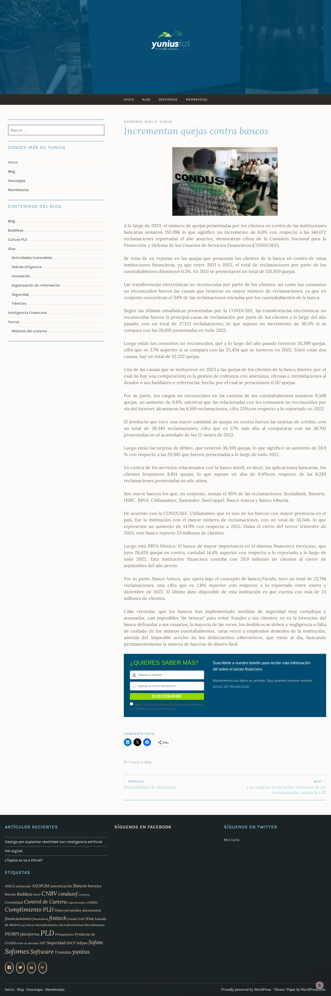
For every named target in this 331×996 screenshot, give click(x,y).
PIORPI (12, 934)
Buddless (16, 230)
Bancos (80, 885)
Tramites (63, 952)
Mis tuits (231, 840)
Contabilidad (14, 902)
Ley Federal (27, 925)
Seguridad (20, 294)
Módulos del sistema (29, 331)
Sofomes (17, 951)
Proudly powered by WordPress (246, 989)
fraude (72, 919)
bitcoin (10, 894)
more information (162, 708)
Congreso (84, 894)
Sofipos (82, 943)
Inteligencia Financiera (27, 312)
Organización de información (36, 285)
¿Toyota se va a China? (24, 860)
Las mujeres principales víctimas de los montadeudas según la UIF (286, 787)
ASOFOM (40, 885)
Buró (36, 894)
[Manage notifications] (319, 985)
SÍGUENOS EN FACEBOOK (143, 827)
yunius (81, 951)
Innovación (21, 276)
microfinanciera (46, 925)
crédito (91, 902)
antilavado (23, 886)
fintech (58, 917)
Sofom (95, 942)
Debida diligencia (26, 267)
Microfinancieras (71, 925)
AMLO (10, 886)
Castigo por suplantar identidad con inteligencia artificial (53, 842)
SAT (43, 943)
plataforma (29, 934)
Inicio (129, 99)
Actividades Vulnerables (32, 257)
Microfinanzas (94, 925)
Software (42, 951)
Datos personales (68, 910)
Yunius (166, 122)
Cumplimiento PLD (29, 909)
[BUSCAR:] (56, 130)
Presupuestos (64, 934)
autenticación (61, 886)
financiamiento (18, 918)
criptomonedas (76, 902)
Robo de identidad (28, 943)
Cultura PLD (17, 239)
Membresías (196, 99)
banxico (95, 885)
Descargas (168, 99)
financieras (40, 919)
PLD (47, 932)
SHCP (71, 943)
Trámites (19, 303)
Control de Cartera (45, 901)
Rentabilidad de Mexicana (150, 785)
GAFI (81, 919)
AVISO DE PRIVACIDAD (231, 687)
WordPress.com (313, 989)
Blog (146, 99)
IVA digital (13, 851)
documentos (91, 910)
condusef (68, 894)
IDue (12, 249)
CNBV (49, 893)
